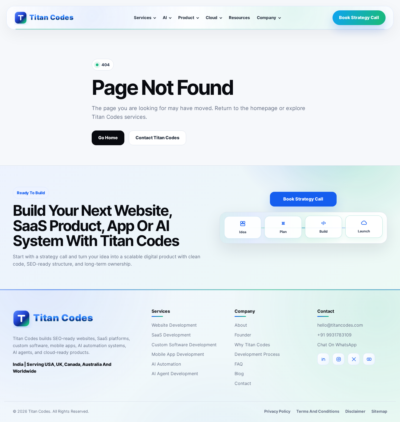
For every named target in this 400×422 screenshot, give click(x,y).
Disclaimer (355, 411)
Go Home (108, 137)
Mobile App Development (178, 354)
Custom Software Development (184, 344)
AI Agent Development (175, 373)
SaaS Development (171, 335)
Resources (239, 17)
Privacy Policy (277, 411)
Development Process (257, 354)
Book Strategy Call (359, 17)
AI (165, 17)
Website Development (174, 325)
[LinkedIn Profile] (323, 359)
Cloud (211, 17)
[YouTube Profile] (369, 359)
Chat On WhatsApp (337, 344)
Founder (243, 335)
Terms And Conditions (317, 411)
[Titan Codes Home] (48, 18)
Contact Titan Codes (157, 137)
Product (186, 17)
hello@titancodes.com (340, 325)
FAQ (239, 364)
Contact (243, 383)
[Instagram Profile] (338, 359)
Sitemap (379, 411)
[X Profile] (354, 359)
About (241, 325)
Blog (239, 373)
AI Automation (166, 364)
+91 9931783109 (334, 335)
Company (266, 17)
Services (142, 17)
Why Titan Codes (252, 344)
